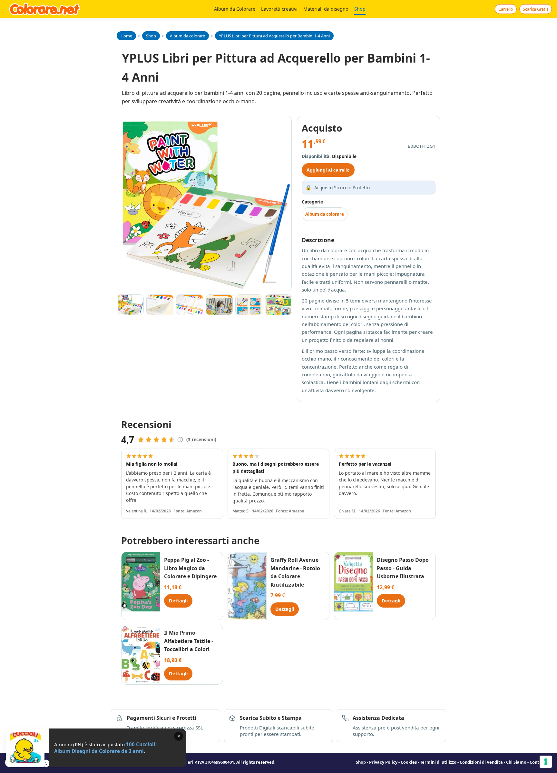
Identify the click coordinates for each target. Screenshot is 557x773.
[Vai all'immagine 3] (189, 304)
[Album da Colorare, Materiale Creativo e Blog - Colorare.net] (44, 9)
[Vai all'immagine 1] (130, 304)
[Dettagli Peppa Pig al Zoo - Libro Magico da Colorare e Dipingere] (141, 581)
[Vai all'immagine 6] (278, 304)
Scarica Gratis (535, 9)
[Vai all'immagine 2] (159, 304)
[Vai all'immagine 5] (248, 304)
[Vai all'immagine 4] (219, 304)
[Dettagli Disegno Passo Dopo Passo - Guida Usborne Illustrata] (353, 581)
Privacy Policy (383, 762)
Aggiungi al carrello (328, 170)
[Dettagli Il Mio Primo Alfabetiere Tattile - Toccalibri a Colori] (141, 654)
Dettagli (178, 601)
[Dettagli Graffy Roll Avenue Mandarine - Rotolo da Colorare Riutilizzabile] (247, 586)
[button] (180, 439)
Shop (360, 9)
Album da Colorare (234, 9)
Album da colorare (324, 214)
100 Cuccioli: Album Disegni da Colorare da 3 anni (105, 747)
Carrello (505, 9)
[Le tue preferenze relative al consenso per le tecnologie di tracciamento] (546, 762)
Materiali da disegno (325, 9)
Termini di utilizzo (438, 762)
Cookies (409, 762)
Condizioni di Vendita (481, 762)
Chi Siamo (516, 762)
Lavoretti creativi (279, 9)
